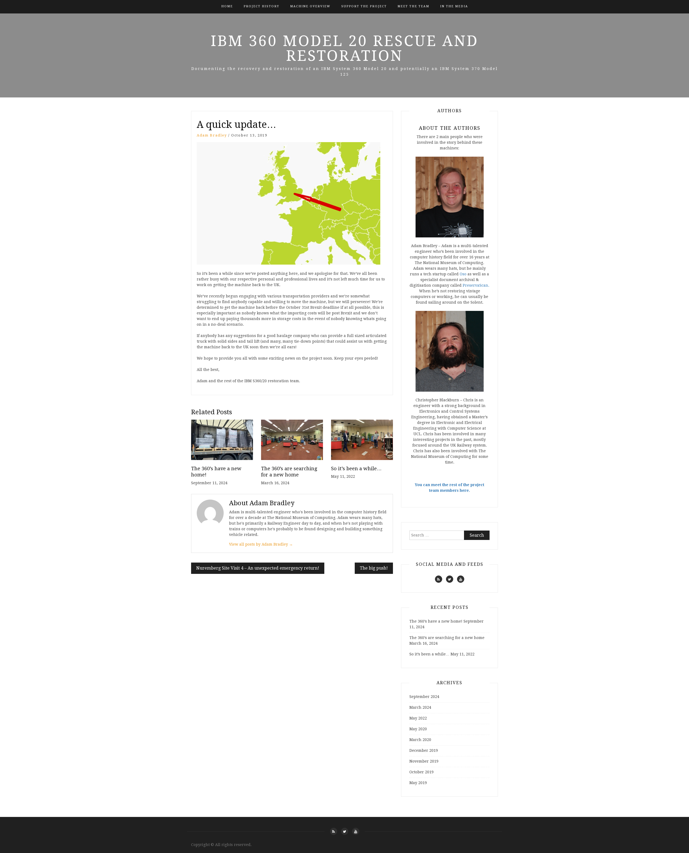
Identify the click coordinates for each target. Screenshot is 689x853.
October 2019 (421, 772)
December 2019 (423, 750)
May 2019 (418, 783)
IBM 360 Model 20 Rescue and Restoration (345, 48)
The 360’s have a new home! (435, 621)
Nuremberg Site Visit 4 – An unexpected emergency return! (257, 568)
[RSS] (438, 579)
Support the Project (364, 6)
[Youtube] (460, 579)
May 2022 (418, 718)
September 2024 (424, 696)
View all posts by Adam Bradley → (261, 544)
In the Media (454, 6)
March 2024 (420, 707)
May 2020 (418, 729)
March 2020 (420, 740)
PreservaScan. (476, 285)
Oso (463, 274)
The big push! (374, 568)
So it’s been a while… (356, 468)
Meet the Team (413, 6)
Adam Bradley (212, 135)
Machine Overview (310, 6)
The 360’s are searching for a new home (446, 638)
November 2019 (423, 761)
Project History (261, 6)
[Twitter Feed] (449, 579)
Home (227, 6)
